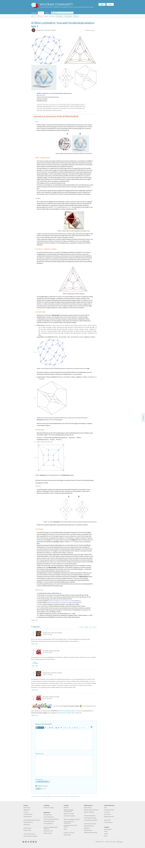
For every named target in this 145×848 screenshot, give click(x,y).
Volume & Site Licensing (29, 834)
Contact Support (108, 822)
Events (105, 836)
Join (102, 4)
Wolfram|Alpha (87, 807)
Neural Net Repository (49, 821)
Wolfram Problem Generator (91, 810)
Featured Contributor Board (67, 712)
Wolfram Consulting (49, 807)
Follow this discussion (42, 786)
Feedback (143, 417)
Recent (94, 627)
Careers (106, 831)
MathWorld (86, 828)
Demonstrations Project (90, 823)
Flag (36, 620)
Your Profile (77, 710)
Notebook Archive (48, 831)
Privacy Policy (112, 841)
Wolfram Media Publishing (90, 832)
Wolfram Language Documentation (68, 810)
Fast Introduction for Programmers (69, 822)
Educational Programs (69, 816)
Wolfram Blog (67, 835)
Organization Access (109, 816)
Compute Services (27, 814)
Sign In (110, 4)
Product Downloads (109, 810)
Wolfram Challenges (89, 812)
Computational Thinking (90, 818)
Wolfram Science (88, 830)
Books (65, 829)
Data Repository (48, 814)
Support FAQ (107, 820)
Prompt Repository (48, 823)
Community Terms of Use (74, 796)
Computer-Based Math (89, 815)
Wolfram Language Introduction (72, 819)
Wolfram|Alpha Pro (28, 822)
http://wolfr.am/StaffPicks (64, 710)
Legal (106, 841)
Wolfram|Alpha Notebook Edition (31, 820)
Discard (44, 788)
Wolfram (101, 841)
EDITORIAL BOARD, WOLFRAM (51, 651)
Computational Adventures (91, 820)
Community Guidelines (46, 796)
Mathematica (26, 810)
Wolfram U (66, 807)
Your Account (107, 814)
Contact (106, 834)
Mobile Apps (26, 824)
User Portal (107, 812)
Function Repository (49, 817)
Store (105, 807)
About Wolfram (108, 829)
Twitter (35, 662)
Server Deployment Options (30, 836)
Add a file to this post (43, 781)
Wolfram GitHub (48, 833)
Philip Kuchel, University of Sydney (46, 30)
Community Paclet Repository (51, 819)
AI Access (25, 812)
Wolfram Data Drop (89, 826)
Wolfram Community (69, 832)
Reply (33, 620)
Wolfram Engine (27, 828)
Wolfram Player (27, 830)
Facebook (35, 663)
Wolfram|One (26, 807)
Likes (90, 627)
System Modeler (27, 816)
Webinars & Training (69, 813)
